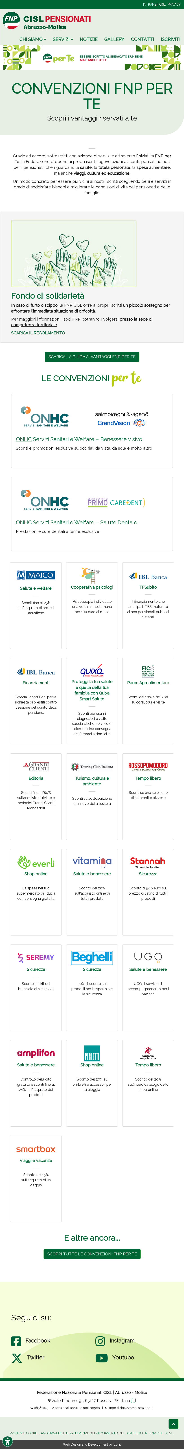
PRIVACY (174, 4)
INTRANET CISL (154, 4)
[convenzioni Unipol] (92, 671)
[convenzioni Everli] (36, 862)
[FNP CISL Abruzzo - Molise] (47, 20)
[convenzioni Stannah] (148, 862)
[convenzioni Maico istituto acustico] (36, 575)
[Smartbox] (36, 1149)
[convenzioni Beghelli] (92, 958)
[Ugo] (148, 958)
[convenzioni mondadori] (36, 766)
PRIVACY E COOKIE (24, 1433)
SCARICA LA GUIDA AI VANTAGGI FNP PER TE (92, 356)
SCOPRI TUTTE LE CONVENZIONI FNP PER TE (92, 1254)
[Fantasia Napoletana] (148, 1053)
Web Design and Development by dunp (92, 1444)
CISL (169, 1433)
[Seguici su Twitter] (16, 1362)
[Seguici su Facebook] (16, 1346)
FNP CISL (156, 1433)
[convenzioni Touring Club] (92, 766)
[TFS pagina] (148, 575)
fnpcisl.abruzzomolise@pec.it (130, 1408)
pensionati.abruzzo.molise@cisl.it (78, 1408)
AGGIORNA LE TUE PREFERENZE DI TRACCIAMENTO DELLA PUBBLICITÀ (94, 1433)
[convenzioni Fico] (148, 671)
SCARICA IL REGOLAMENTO (38, 332)
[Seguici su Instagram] (100, 1346)
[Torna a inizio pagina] (173, 1424)
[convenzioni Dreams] (92, 575)
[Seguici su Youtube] (101, 1362)
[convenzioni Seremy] (36, 958)
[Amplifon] (36, 1053)
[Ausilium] (92, 1053)
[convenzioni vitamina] (92, 862)
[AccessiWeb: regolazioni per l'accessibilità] (7, 1441)
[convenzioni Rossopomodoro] (148, 766)
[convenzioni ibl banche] (36, 671)
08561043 (40, 1408)
